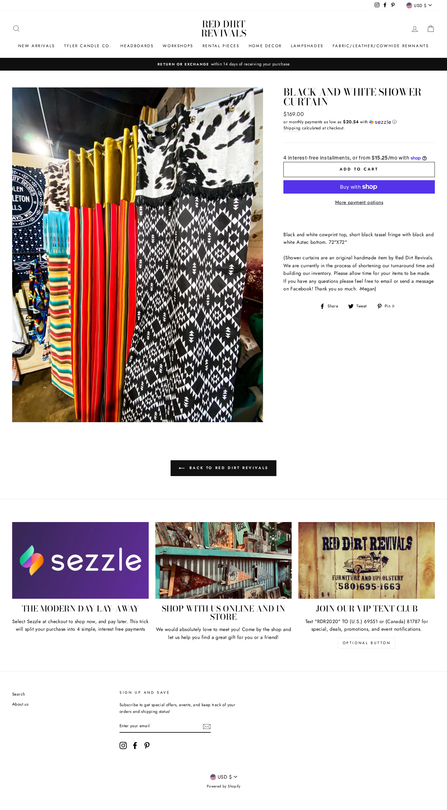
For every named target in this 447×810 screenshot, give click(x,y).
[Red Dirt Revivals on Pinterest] (147, 745)
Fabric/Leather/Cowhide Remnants (381, 46)
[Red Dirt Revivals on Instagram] (123, 745)
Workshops (178, 46)
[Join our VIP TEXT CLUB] (366, 560)
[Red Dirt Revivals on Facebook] (135, 745)
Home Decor (265, 46)
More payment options (359, 202)
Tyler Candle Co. (88, 46)
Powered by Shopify (223, 786)
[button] (359, 122)
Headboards (137, 46)
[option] (223, 64)
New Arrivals (36, 46)
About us (20, 704)
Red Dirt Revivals (223, 28)
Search (18, 694)
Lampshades (307, 46)
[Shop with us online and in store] (223, 560)
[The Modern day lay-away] (80, 560)
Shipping (291, 128)
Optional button (367, 643)
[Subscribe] (207, 726)
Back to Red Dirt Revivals (228, 468)
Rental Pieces (221, 46)
